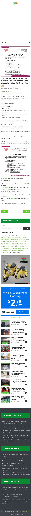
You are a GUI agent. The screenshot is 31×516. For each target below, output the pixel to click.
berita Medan (7, 195)
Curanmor (23, 241)
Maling (12, 241)
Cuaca (21, 243)
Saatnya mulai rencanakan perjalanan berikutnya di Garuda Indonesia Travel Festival (18, 356)
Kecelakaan (13, 245)
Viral (9, 246)
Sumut (23, 235)
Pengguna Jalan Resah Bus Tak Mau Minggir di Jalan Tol (18, 321)
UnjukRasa (25, 239)
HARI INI (26, 183)
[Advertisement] (15, 24)
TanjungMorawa (5, 248)
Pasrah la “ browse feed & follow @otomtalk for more (15, 487)
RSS (21, 513)
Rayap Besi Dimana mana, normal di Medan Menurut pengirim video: (18, 373)
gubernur (8, 250)
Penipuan (3, 243)
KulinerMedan (14, 239)
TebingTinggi (13, 248)
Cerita (9, 91)
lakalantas (19, 245)
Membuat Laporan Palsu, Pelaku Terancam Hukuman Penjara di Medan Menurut (18, 389)
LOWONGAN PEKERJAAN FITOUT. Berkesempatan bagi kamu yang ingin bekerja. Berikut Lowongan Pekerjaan (27, 211)
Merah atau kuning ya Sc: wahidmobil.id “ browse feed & (16, 499)
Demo (20, 239)
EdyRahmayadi (15, 250)
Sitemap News (12, 514)
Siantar (19, 248)
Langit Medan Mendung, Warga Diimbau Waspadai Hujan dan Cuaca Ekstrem (18, 339)
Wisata (13, 246)
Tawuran (7, 245)
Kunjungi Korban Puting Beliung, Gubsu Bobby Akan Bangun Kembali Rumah (18, 347)
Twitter (11, 513)
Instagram (6, 187)
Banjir (25, 243)
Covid (20, 237)
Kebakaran (25, 245)
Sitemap (25, 513)
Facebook (17, 513)
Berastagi (18, 246)
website (10, 142)
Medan (2, 91)
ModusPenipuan (15, 243)
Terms (17, 514)
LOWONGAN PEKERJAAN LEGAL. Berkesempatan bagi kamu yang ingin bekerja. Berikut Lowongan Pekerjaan (5, 211)
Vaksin (24, 237)
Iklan (2, 246)
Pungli (7, 243)
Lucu (16, 237)
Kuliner (8, 239)
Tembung (28, 246)
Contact (22, 514)
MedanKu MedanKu (13, 88)
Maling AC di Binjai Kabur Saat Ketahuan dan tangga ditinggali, (18, 398)
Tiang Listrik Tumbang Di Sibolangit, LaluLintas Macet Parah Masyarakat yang (18, 331)
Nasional (3, 250)
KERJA (8, 93)
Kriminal (7, 241)
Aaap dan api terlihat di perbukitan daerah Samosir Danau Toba (18, 381)
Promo (5, 246)
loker (9, 180)
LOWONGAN (4, 93)
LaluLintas (3, 237)
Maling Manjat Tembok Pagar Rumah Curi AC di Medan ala (19, 364)
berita (2, 85)
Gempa (2, 245)
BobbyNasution (4, 252)
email (6, 128)
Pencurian (17, 241)
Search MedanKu (5, 226)
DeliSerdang (25, 248)
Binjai (23, 246)
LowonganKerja (14, 207)
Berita (10, 235)
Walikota (22, 250)
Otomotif (13, 198)
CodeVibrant (27, 511)
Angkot (2, 241)
